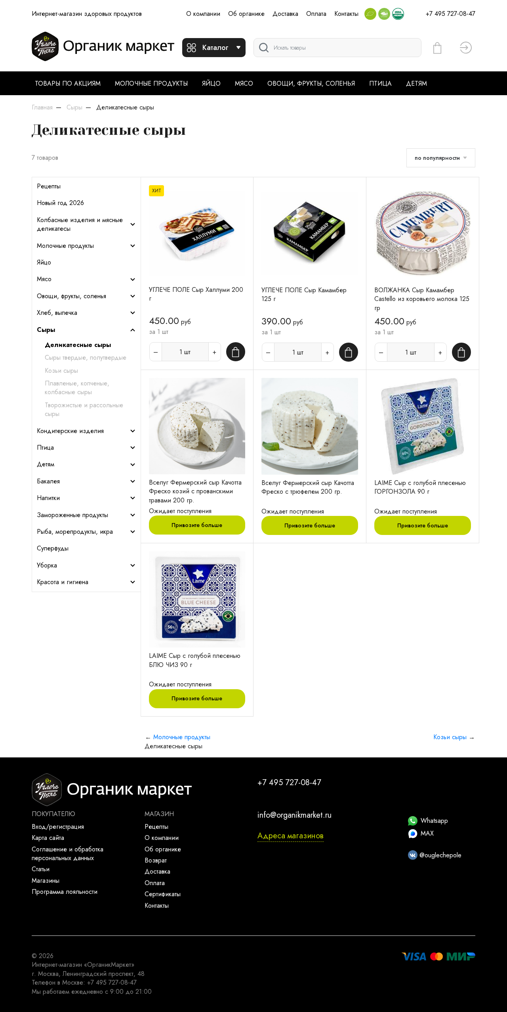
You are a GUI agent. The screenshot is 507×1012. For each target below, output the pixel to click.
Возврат (156, 860)
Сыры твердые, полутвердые (85, 357)
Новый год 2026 (60, 203)
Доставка (285, 13)
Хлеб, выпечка (57, 313)
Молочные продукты (151, 83)
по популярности (437, 158)
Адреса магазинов (290, 835)
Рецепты (49, 186)
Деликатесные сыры (78, 345)
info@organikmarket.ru (294, 815)
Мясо (244, 83)
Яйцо (211, 83)
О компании (203, 13)
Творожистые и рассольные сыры (84, 409)
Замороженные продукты (72, 515)
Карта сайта (48, 837)
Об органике (246, 13)
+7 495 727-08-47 (450, 13)
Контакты (346, 13)
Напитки (48, 498)
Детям (416, 83)
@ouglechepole (439, 855)
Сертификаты (163, 894)
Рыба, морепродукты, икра (75, 531)
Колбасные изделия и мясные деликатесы (80, 224)
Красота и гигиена (62, 582)
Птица (380, 83)
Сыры (46, 330)
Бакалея (48, 481)
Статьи (41, 869)
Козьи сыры (61, 370)
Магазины (45, 880)
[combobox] (337, 47)
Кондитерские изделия (70, 431)
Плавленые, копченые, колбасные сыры (77, 388)
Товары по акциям (68, 83)
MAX (427, 833)
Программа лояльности (64, 891)
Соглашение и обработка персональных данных (67, 853)
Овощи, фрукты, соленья (311, 83)
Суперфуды (53, 548)
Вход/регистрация (58, 826)
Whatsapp (434, 820)
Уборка (47, 565)
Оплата (316, 13)
